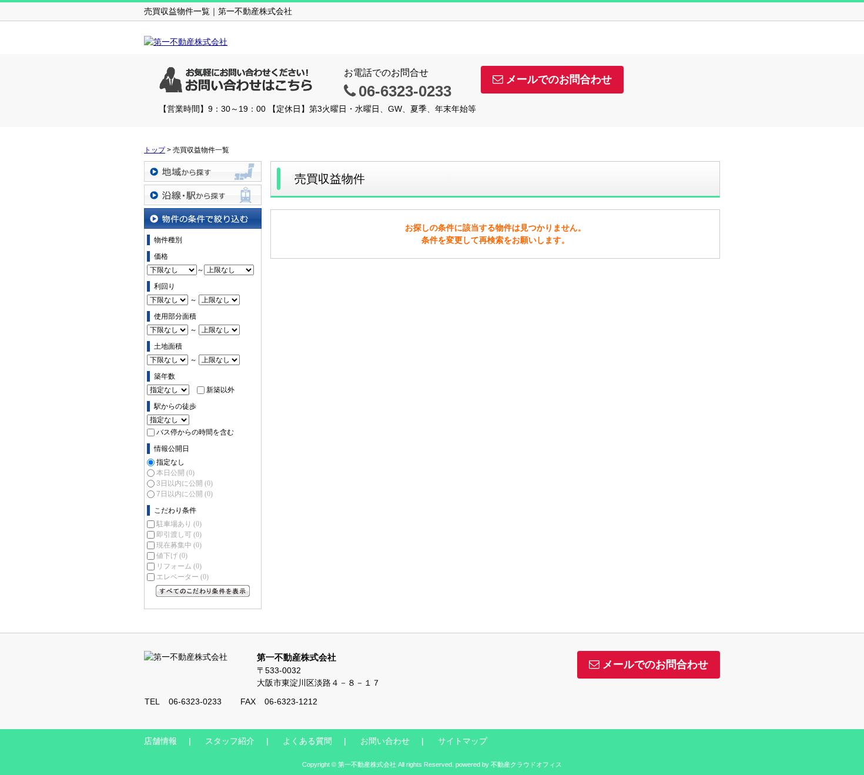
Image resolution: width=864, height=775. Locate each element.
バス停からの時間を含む (195, 432)
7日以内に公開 (184, 494)
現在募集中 (179, 545)
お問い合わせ (385, 741)
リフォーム (179, 566)
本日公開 (175, 473)
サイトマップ (462, 741)
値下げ (171, 556)
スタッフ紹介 (229, 741)
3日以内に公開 (184, 483)
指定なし (170, 462)
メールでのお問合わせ (559, 79)
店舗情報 (160, 741)
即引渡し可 (179, 534)
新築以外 (220, 390)
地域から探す (203, 171)
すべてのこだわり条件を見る (203, 591)
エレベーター (182, 577)
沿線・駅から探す (203, 195)
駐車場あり (179, 524)
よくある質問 (307, 741)
